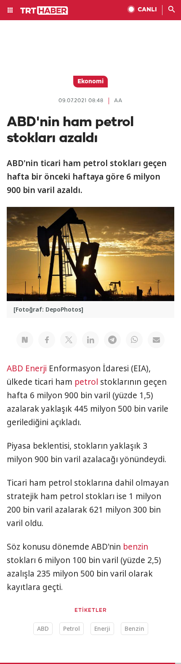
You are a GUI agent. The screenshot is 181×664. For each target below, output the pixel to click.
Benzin (134, 628)
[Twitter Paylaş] (68, 339)
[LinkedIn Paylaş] (90, 339)
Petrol (71, 628)
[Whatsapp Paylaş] (134, 339)
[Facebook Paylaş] (46, 339)
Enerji (36, 368)
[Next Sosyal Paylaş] (24, 339)
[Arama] (171, 10)
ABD (15, 368)
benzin (135, 546)
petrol (86, 381)
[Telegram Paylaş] (112, 339)
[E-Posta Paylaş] (156, 339)
